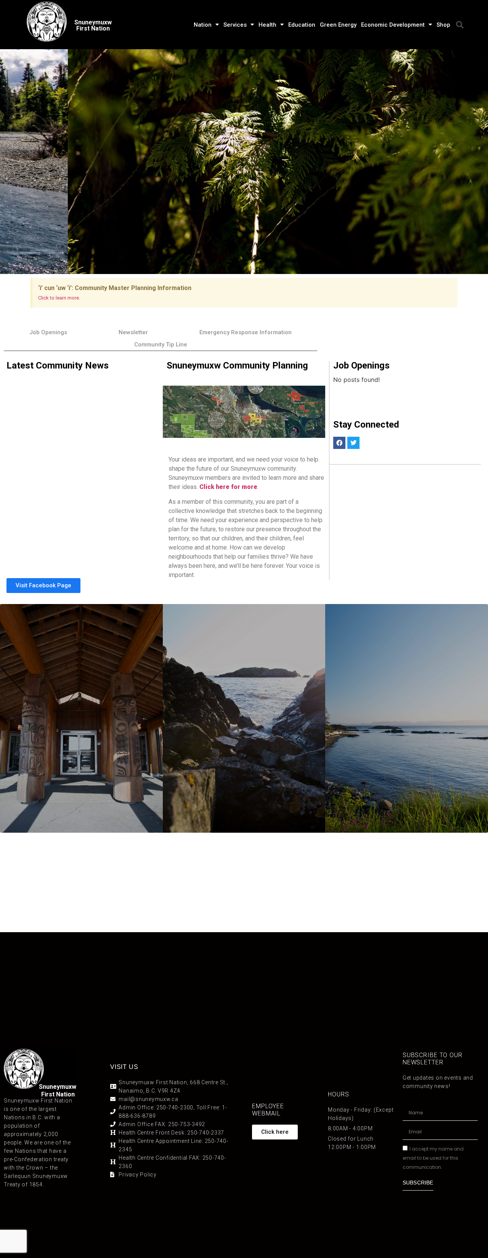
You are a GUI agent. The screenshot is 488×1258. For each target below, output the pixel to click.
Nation (203, 24)
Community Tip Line (160, 344)
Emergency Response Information (245, 332)
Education (301, 24)
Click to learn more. (59, 298)
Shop (443, 24)
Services (235, 24)
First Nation (58, 1094)
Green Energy (338, 24)
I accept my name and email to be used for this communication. (433, 1157)
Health (267, 24)
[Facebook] (339, 443)
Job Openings (48, 332)
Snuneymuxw (57, 1086)
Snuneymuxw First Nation (93, 25)
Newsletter (133, 332)
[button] (459, 24)
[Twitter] (353, 443)
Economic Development (393, 24)
